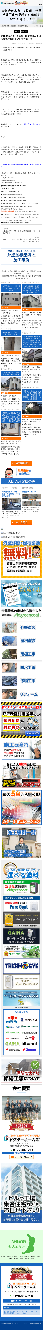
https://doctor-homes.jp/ (8, 180)
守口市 (21, 1257)
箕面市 (16, 1258)
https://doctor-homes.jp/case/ (17, 197)
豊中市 (27, 1258)
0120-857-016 (20, 185)
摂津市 (3, 1257)
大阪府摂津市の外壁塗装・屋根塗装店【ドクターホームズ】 (16, 1323)
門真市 (9, 1257)
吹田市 (32, 1258)
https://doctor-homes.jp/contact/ (19, 222)
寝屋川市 (27, 1257)
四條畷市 (14, 1257)
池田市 (21, 1258)
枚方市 (33, 1257)
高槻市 (38, 1257)
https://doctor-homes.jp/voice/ (17, 200)
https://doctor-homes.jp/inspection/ (25, 211)
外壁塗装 (24, 31)
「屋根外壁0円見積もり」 (31, 124)
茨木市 (16, 31)
